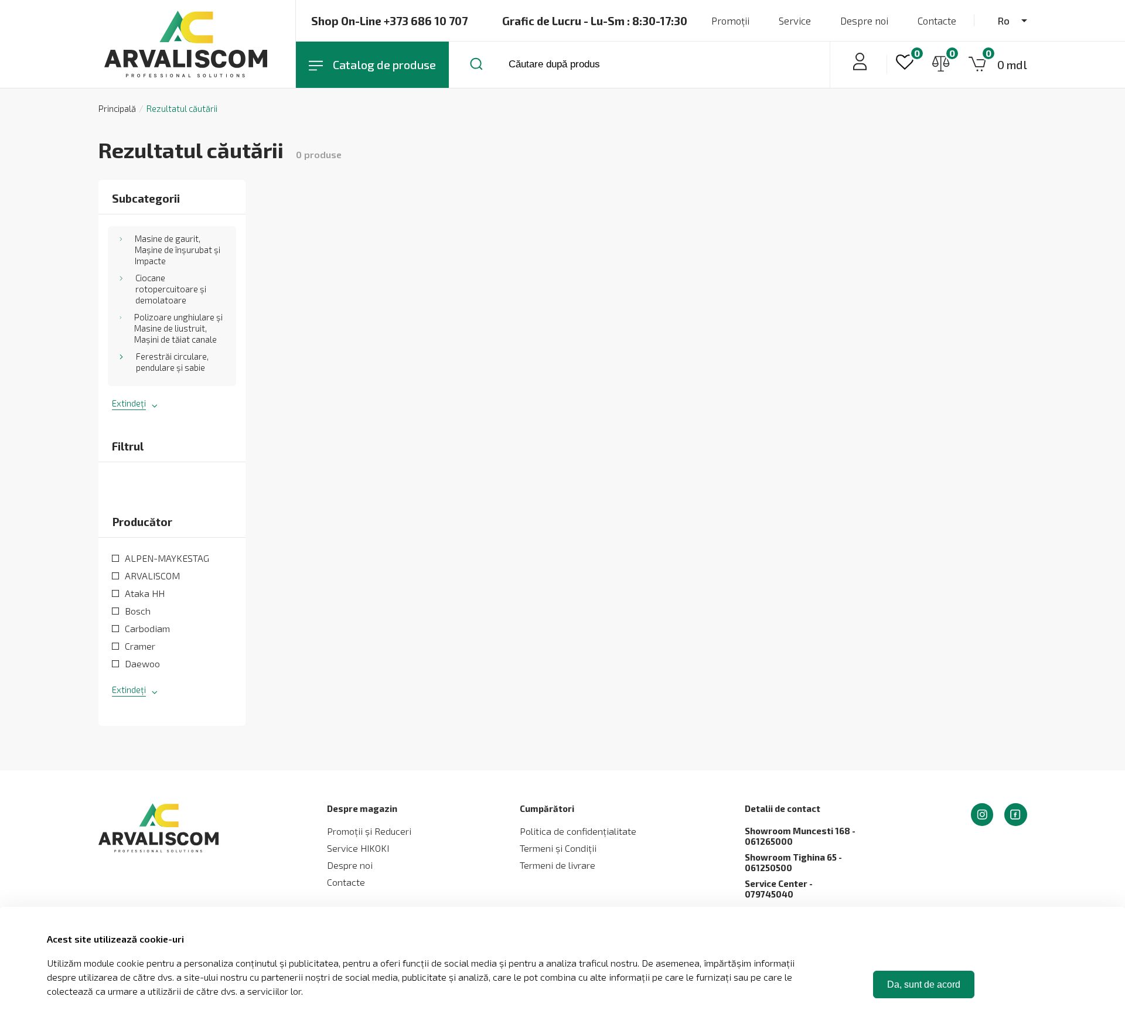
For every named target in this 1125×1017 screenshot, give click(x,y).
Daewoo (142, 663)
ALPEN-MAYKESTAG (167, 558)
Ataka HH (145, 593)
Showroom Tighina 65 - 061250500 (793, 862)
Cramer (140, 645)
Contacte (937, 20)
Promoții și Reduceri (369, 831)
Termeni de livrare (557, 865)
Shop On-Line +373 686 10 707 (389, 21)
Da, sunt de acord (923, 984)
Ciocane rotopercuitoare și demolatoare (170, 288)
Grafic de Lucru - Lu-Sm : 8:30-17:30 (594, 21)
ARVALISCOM (152, 575)
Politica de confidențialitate (578, 831)
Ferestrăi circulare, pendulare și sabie (172, 362)
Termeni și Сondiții (558, 848)
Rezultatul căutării (181, 108)
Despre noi (864, 20)
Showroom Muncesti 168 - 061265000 (800, 836)
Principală (117, 108)
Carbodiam (147, 628)
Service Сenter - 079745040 (779, 888)
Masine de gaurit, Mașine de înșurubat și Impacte (177, 249)
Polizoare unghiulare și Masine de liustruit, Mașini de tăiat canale (178, 328)
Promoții (730, 20)
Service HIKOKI (358, 848)
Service (795, 20)
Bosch (138, 610)
